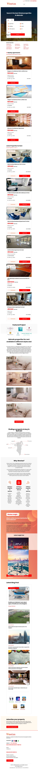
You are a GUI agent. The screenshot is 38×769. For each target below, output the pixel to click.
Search (17, 34)
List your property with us (12, 726)
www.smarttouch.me (19, 767)
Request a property (9, 754)
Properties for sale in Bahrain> (17, 45)
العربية (24, 0)
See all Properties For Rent (11, 147)
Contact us (8, 748)
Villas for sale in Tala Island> (17, 48)
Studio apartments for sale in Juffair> (26, 47)
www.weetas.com (12, 767)
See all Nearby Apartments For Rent (13, 54)
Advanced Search (8, 35)
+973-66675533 (33, 1)
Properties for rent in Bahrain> (9, 45)
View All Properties (19, 421)
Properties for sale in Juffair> (26, 45)
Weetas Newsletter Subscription (12, 757)
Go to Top (10, 760)
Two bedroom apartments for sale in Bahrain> (9, 47)
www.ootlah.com (25, 767)
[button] (30, 63)
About (7, 747)
